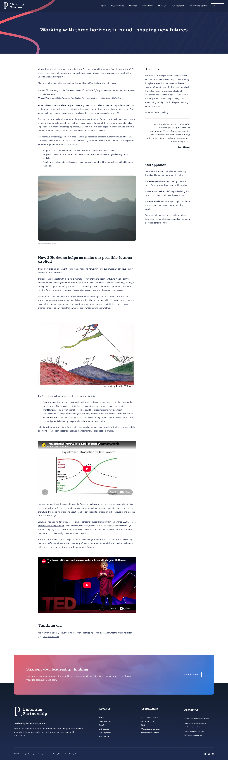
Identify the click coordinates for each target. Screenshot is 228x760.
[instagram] (213, 754)
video (100, 427)
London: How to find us (193, 727)
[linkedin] (205, 754)
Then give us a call (51, 636)
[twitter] (209, 754)
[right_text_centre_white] (15, 3)
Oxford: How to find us (193, 735)
